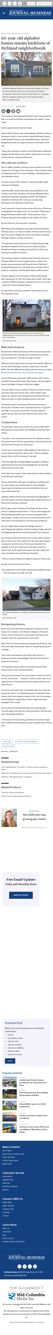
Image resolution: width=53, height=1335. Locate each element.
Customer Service (13, 1173)
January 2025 (13, 751)
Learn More (9, 1224)
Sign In (31, 3)
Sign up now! (21, 895)
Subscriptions (7, 1180)
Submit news (7, 1202)
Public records (8, 1157)
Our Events (6, 1232)
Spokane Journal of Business (13, 1242)
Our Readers (7, 1176)
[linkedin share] (3, 111)
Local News (7, 741)
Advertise (6, 1183)
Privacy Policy (8, 1238)
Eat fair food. (13, 1041)
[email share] (18, 111)
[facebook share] (13, 111)
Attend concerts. (15, 1054)
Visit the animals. (15, 1045)
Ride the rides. (14, 1051)
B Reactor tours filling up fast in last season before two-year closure (26, 773)
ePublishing (40, 1322)
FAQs (4, 1235)
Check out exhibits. (16, 1048)
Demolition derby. (15, 1038)
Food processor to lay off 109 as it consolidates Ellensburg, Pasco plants (34, 1129)
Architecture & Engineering (27, 741)
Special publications (10, 1161)
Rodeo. (11, 1035)
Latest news (6, 1151)
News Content (11, 1147)
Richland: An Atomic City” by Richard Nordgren (24, 372)
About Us (5, 1228)
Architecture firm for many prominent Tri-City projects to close (33, 1082)
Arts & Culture (8, 746)
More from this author (32, 828)
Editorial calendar (9, 1186)
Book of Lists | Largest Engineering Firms (16, 796)
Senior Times (7, 1164)
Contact (5, 1216)
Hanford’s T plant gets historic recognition (16, 777)
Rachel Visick (20, 106)
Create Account (44, 3)
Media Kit (5, 1190)
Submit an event (8, 1206)
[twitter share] (8, 111)
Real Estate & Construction (13, 1154)
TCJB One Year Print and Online (12, 792)
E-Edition (5, 1212)
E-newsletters (8, 1209)
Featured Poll (13, 1023)
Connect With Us (12, 1199)
